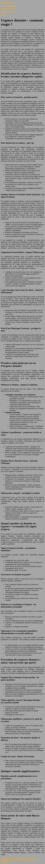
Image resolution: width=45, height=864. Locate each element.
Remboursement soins (8, 12)
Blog (2, 15)
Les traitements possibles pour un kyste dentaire (17, 858)
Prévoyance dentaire (8, 9)
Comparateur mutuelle (8, 6)
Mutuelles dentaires (7, 3)
